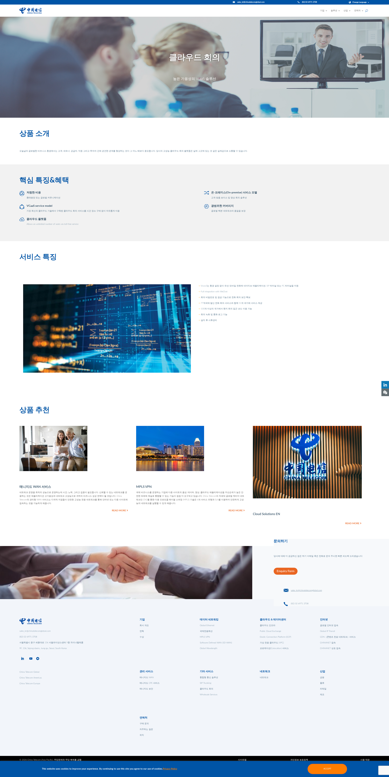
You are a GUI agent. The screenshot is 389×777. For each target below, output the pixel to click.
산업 (346, 11)
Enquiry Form (285, 571)
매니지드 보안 (146, 689)
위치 (142, 735)
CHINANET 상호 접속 (330, 648)
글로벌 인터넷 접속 (329, 625)
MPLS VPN (144, 486)
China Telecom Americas (30, 678)
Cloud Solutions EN (266, 514)
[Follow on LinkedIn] (22, 659)
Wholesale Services (208, 695)
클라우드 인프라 (267, 625)
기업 (322, 11)
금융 (322, 677)
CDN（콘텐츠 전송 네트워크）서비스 (338, 637)
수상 (142, 637)
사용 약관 (365, 760)
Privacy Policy (170, 769)
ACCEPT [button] (327, 769)
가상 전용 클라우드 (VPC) (272, 643)
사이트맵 (242, 760)
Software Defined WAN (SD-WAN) (216, 643)
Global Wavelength (208, 648)
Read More (119, 510)
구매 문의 (144, 724)
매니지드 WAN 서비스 (35, 486)
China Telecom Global (29, 672)
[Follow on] (37, 658)
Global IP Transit (327, 631)
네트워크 (264, 677)
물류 (322, 683)
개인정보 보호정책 (299, 760)
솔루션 (334, 11)
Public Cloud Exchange (270, 631)
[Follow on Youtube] (31, 659)
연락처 (357, 11)
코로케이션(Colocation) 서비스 (274, 648)
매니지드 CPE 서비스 (150, 683)
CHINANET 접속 (328, 643)
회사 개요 (144, 625)
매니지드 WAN (147, 677)
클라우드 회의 (206, 689)
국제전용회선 (206, 631)
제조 (322, 695)
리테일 (323, 689)
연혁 (142, 631)
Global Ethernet (207, 625)
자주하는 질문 (146, 729)
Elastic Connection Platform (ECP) (275, 637)
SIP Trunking (205, 683)
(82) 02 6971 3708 (309, 2)
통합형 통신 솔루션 (209, 677)
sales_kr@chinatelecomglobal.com (251, 2)
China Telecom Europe (29, 684)
